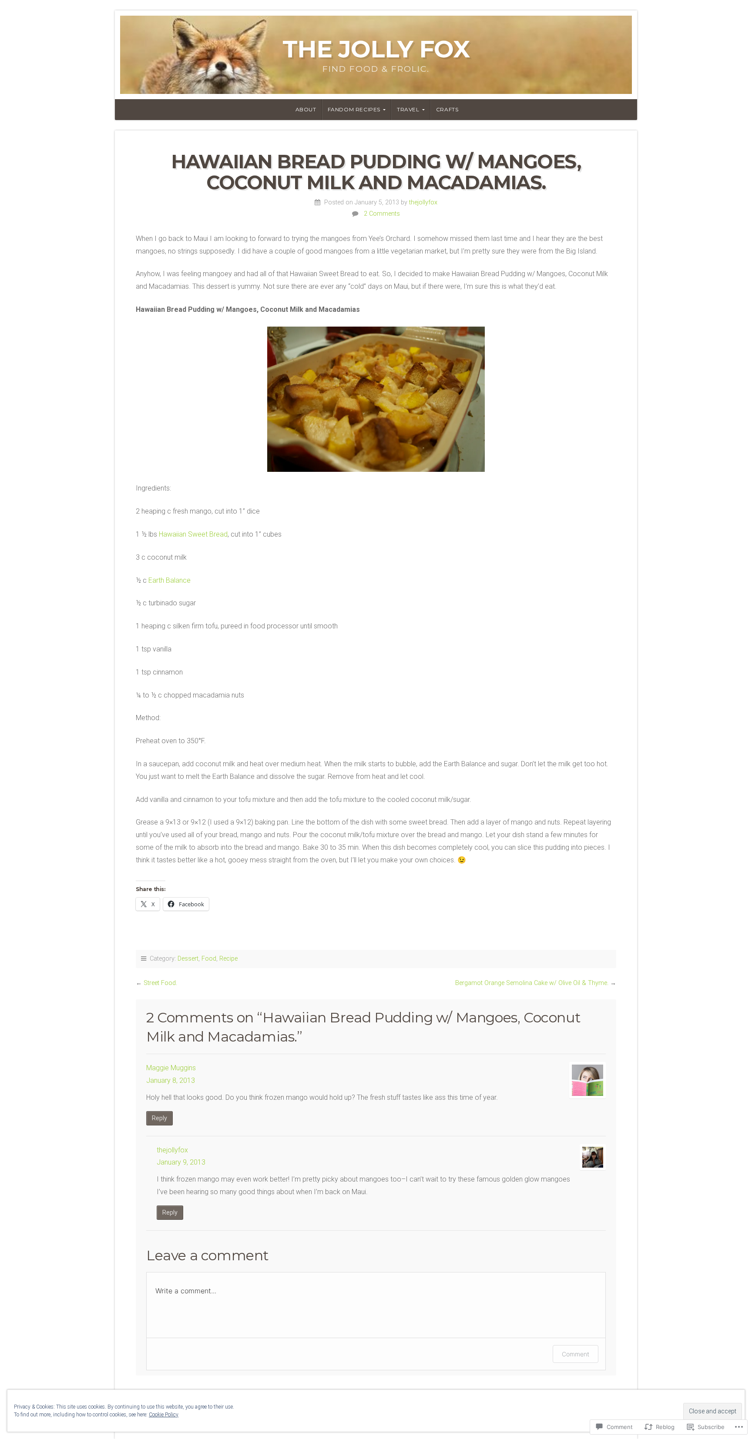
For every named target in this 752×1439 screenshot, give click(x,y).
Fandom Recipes (354, 109)
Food (208, 958)
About (305, 109)
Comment (575, 1354)
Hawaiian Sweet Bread (193, 534)
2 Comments (382, 213)
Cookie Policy (163, 1415)
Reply (159, 1118)
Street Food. (160, 983)
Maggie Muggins (171, 1068)
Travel (408, 109)
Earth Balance (169, 580)
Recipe (228, 958)
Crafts (447, 109)
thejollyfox (423, 202)
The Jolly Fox (376, 48)
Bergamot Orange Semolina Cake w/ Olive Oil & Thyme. (531, 983)
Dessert (188, 958)
